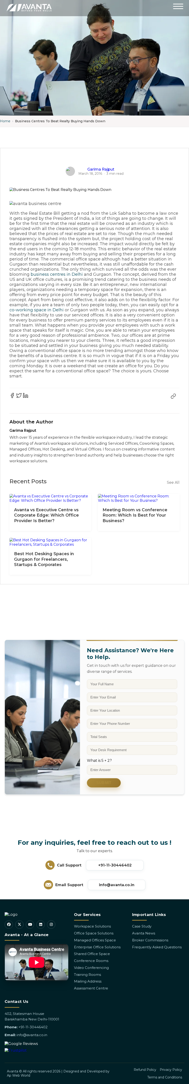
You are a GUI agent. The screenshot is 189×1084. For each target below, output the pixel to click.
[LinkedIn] (40, 924)
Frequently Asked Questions (157, 947)
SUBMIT (103, 783)
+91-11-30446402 (115, 865)
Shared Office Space (92, 954)
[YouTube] (30, 924)
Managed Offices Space (95, 940)
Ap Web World (18, 1075)
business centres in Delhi (57, 274)
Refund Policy (145, 1070)
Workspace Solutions (92, 926)
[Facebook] (9, 924)
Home (5, 121)
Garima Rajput (100, 169)
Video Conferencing (91, 967)
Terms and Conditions (164, 1077)
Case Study (141, 926)
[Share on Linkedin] (25, 395)
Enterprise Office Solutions (97, 947)
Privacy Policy (171, 1070)
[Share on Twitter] (19, 395)
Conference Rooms (91, 960)
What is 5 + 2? (99, 760)
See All (173, 482)
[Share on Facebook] (12, 395)
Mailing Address (87, 981)
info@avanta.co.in (116, 885)
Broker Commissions (150, 940)
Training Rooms (87, 974)
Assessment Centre (91, 988)
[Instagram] (51, 924)
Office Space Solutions (93, 933)
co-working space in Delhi (36, 309)
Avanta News (143, 933)
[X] (19, 924)
